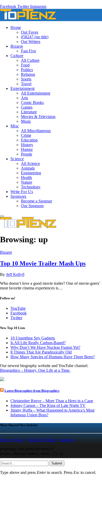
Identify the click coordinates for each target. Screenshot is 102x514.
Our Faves (29, 32)
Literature (29, 112)
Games (26, 107)
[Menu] (2, 216)
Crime (26, 135)
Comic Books (32, 102)
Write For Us (21, 191)
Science (17, 159)
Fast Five (28, 51)
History (27, 145)
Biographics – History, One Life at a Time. (35, 370)
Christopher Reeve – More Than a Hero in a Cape (51, 401)
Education (29, 140)
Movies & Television (38, 116)
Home (15, 27)
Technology (31, 187)
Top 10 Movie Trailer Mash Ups (43, 263)
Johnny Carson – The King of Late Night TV (48, 405)
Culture (16, 55)
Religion (28, 74)
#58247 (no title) (34, 37)
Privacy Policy (12, 440)
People (26, 154)
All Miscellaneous (36, 130)
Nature (26, 182)
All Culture (30, 60)
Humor (27, 149)
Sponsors (18, 196)
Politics (27, 69)
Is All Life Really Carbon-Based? (38, 342)
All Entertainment (35, 93)
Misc (14, 126)
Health (26, 177)
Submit (57, 463)
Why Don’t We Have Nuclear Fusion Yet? (45, 347)
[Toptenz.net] (28, 18)
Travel (26, 84)
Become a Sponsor (36, 201)
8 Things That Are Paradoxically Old (41, 352)
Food (25, 65)
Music (26, 121)
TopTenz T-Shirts (41, 440)
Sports (26, 79)
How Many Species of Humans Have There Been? (52, 357)
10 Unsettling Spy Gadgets (32, 338)
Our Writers (30, 41)
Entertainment (22, 88)
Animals (28, 168)
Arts (24, 98)
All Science (30, 163)
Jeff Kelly (14, 274)
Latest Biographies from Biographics (31, 391)
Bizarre (16, 46)
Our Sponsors (32, 205)
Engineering (31, 173)
